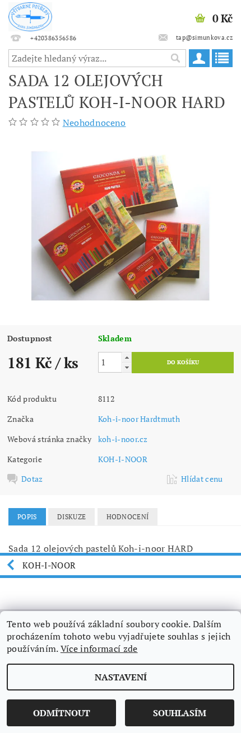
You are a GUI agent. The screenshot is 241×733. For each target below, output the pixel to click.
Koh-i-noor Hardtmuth (139, 419)
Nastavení (121, 677)
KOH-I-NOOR (122, 459)
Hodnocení (127, 517)
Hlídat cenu (202, 479)
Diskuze (71, 517)
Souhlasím (179, 713)
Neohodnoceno (94, 122)
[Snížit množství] (127, 367)
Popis (27, 517)
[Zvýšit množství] (127, 357)
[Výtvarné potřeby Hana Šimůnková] (30, 14)
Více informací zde (99, 648)
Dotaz (32, 479)
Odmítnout (61, 713)
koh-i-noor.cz (123, 439)
